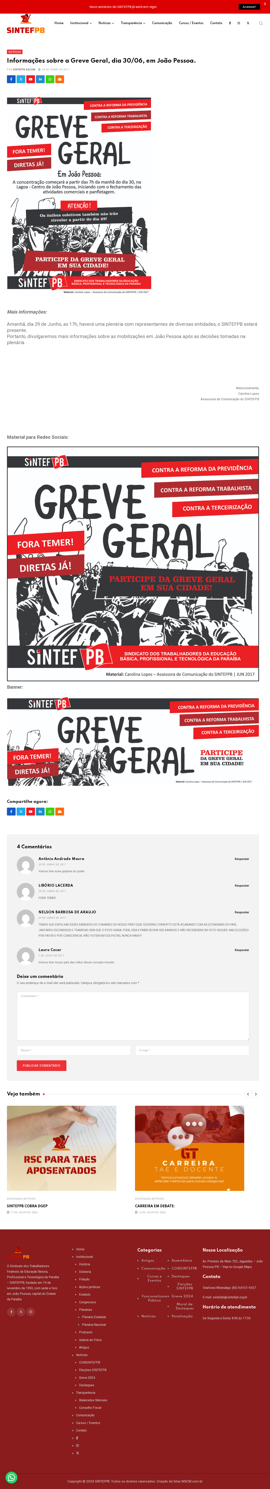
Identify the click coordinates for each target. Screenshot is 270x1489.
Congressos (87, 1302)
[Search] (261, 23)
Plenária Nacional (94, 1325)
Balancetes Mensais (93, 1400)
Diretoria (85, 1272)
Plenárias (85, 1310)
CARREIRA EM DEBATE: (155, 1206)
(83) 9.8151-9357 (244, 1288)
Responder (242, 859)
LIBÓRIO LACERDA (56, 885)
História (84, 1264)
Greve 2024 (87, 1378)
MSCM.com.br (192, 1481)
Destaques (14, 1198)
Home (58, 23)
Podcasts (86, 1332)
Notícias (104, 23)
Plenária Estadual (94, 1317)
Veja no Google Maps (237, 1267)
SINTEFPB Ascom (24, 69)
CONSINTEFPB (89, 1362)
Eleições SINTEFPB (93, 1370)
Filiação (84, 1279)
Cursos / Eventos (191, 23)
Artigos (84, 1347)
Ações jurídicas (89, 1287)
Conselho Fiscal (90, 1408)
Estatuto (85, 1294)
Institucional (79, 23)
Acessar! (249, 7)
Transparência (131, 23)
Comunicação (162, 23)
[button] (248, 1094)
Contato (216, 23)
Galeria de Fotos (90, 1340)
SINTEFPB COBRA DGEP (27, 1206)
